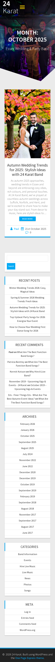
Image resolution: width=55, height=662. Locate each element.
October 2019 (27, 484)
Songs (27, 590)
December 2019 (27, 478)
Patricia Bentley (15, 361)
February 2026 (27, 423)
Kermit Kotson (18, 371)
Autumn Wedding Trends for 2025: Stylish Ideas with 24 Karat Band (27, 170)
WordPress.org (27, 630)
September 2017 (27, 520)
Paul (16, 229)
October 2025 (27, 435)
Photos (27, 584)
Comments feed (27, 623)
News (27, 578)
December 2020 (27, 472)
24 (10, 7)
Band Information (27, 554)
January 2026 (27, 429)
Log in (27, 611)
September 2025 (27, 442)
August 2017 (27, 526)
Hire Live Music (27, 566)
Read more (27, 219)
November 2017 (27, 514)
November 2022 (27, 460)
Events (27, 560)
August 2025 (27, 448)
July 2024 (27, 454)
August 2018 (27, 508)
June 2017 (27, 532)
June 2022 (27, 466)
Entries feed (27, 617)
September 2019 (27, 490)
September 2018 (27, 502)
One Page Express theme (29, 658)
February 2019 (27, 496)
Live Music (27, 572)
